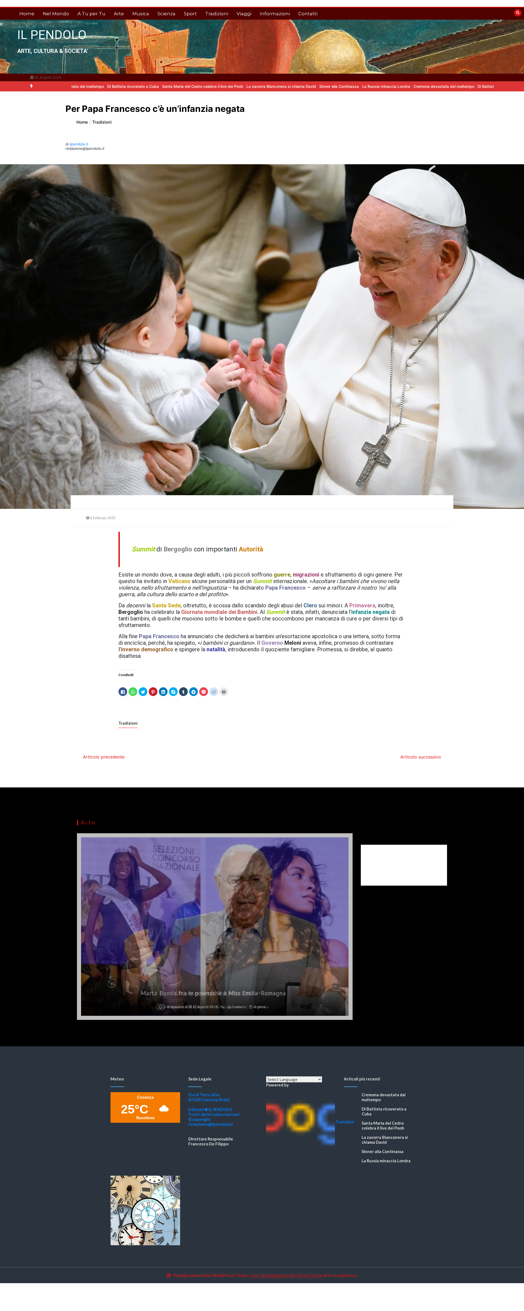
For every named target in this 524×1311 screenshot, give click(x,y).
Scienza (166, 13)
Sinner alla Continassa (282, 86)
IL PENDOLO (52, 35)
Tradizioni (216, 13)
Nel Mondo (56, 13)
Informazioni (275, 13)
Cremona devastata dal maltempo (387, 86)
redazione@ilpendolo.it (210, 1124)
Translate (345, 1121)
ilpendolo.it (79, 144)
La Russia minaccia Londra (329, 86)
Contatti (307, 13)
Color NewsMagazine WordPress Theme (286, 1275)
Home (26, 13)
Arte (119, 13)
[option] (76, 86)
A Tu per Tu (91, 13)
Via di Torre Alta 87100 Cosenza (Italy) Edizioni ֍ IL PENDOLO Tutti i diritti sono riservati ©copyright (213, 1107)
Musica (140, 13)
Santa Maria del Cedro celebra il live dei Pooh (145, 86)
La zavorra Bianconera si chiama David (224, 86)
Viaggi (244, 13)
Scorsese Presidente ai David (213, 993)
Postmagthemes (342, 1275)
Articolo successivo (420, 757)
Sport (190, 13)
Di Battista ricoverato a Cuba (76, 86)
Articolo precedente (103, 757)
